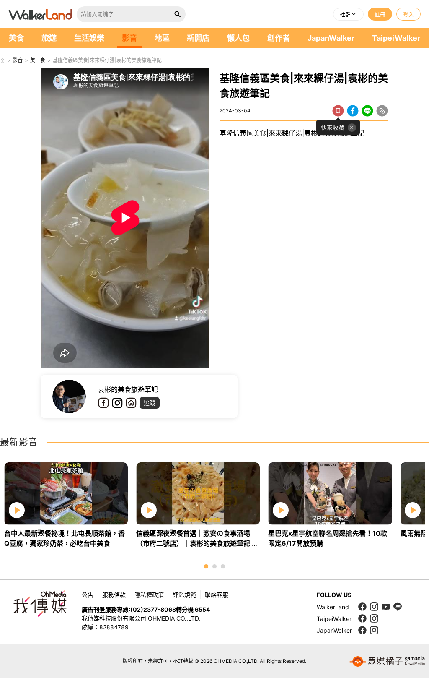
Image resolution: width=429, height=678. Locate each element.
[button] (348, 14)
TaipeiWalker (396, 38)
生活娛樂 (89, 38)
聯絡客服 (216, 594)
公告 (87, 594)
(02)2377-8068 (153, 609)
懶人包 (238, 38)
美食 (16, 38)
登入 (408, 14)
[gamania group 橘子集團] (387, 661)
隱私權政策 (149, 594)
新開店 (198, 38)
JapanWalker (331, 38)
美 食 (37, 60)
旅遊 (49, 38)
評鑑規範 (184, 594)
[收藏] (338, 110)
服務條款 (114, 594)
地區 (162, 38)
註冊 (380, 14)
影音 (129, 38)
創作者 (278, 38)
